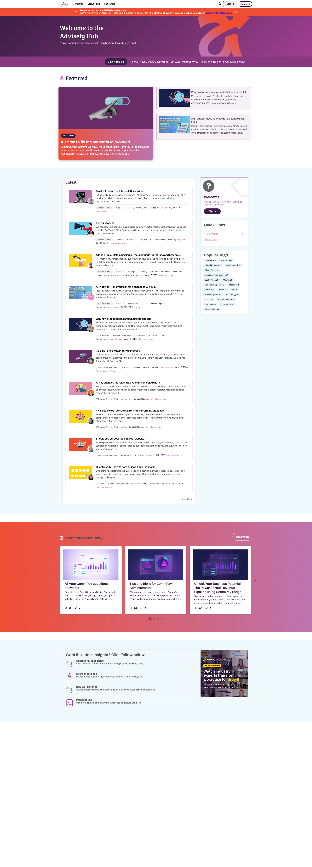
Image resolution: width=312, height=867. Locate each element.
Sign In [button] (212, 211)
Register (245, 4)
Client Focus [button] (103, 335)
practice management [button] (123, 335)
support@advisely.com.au (219, 13)
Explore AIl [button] (242, 536)
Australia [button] (120, 208)
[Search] (220, 4)
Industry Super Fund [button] (149, 271)
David (141, 275)
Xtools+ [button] (234, 285)
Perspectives (101, 211)
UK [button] (234, 290)
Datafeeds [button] (210, 260)
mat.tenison (118, 275)
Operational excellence (106, 371)
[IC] (64, 4)
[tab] (150, 619)
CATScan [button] (143, 240)
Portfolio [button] (209, 290)
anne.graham (164, 484)
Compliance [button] (227, 304)
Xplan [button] (223, 290)
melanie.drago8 (167, 367)
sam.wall (163, 208)
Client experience (117, 243)
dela (125, 427)
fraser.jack (128, 399)
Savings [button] (131, 271)
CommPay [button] (210, 304)
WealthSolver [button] (212, 309)
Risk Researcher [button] (226, 299)
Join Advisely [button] (116, 61)
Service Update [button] (213, 294)
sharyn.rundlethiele (114, 339)
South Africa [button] (211, 280)
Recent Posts (210, 239)
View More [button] (187, 499)
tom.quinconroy (113, 307)
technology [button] (232, 294)
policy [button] (209, 299)
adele (150, 455)
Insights (137, 307)
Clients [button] (119, 240)
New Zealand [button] (134, 303)
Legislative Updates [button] (214, 285)
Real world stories (166, 275)
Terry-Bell (181, 240)
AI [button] (129, 208)
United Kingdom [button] (213, 265)
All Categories (211, 234)
